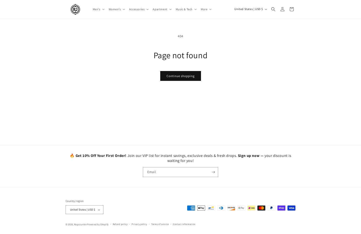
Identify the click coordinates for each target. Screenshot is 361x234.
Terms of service (160, 224)
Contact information (184, 224)
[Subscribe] (213, 172)
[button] (98, 9)
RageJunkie (80, 224)
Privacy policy (139, 224)
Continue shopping (181, 76)
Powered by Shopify (98, 224)
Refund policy (120, 224)
